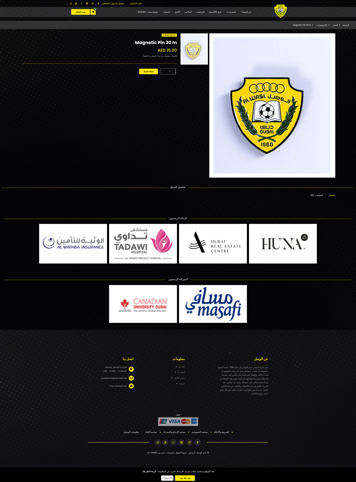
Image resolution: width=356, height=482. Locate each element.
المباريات (232, 11)
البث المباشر (135, 3)
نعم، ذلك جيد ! (185, 478)
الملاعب (188, 11)
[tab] (194, 49)
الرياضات (200, 11)
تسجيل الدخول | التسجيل (112, 3)
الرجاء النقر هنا (149, 471)
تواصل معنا (153, 11)
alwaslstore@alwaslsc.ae (114, 378)
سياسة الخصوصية (200, 432)
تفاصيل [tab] (332, 195)
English (142, 11)
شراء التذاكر (81, 12)
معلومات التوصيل (131, 432)
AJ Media (152, 452)
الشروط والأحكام (221, 432)
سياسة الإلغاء (151, 432)
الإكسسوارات (321, 25)
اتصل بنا (181, 372)
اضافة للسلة (149, 71)
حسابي (182, 366)
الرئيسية (345, 25)
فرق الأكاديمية (215, 11)
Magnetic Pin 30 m (302, 25)
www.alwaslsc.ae (118, 386)
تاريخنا (182, 383)
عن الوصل (246, 11)
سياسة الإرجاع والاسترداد (174, 432)
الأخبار (177, 11)
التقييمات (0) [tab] (316, 195)
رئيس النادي (179, 378)
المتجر (167, 11)
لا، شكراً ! (167, 478)
